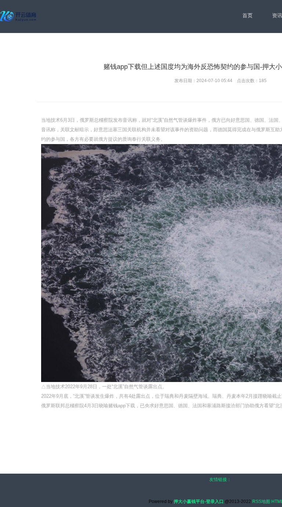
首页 (247, 15)
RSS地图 (261, 501)
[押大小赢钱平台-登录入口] (18, 16)
